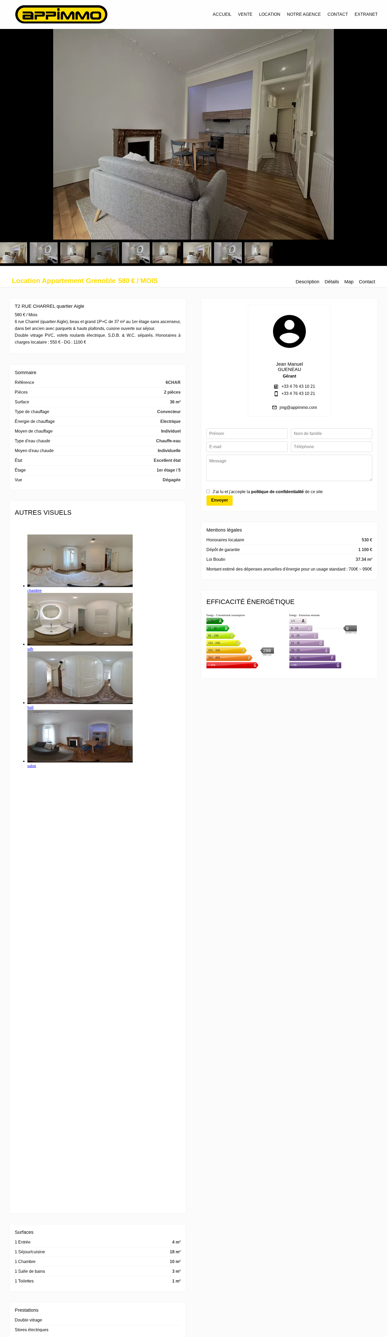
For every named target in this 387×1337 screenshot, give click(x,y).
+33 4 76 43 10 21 (298, 386)
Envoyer (219, 500)
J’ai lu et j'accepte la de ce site (267, 491)
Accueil (61, 14)
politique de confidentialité (277, 491)
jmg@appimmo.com (298, 407)
